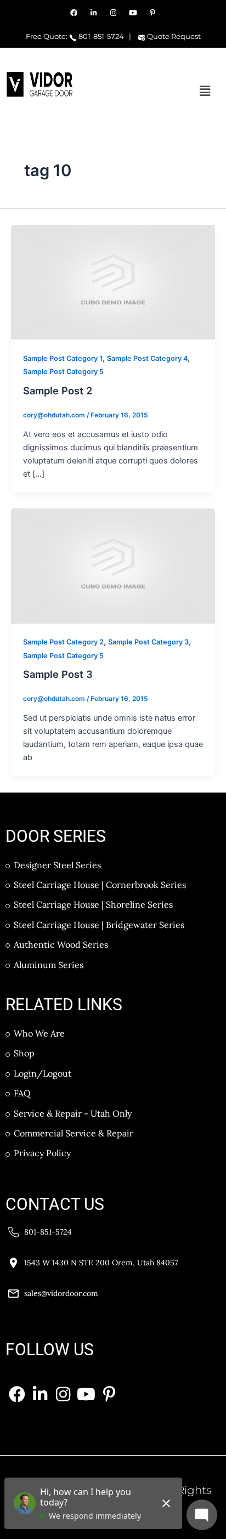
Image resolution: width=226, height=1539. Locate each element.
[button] (205, 91)
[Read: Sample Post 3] (113, 565)
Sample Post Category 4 (147, 358)
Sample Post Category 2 (63, 642)
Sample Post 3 (58, 674)
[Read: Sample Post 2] (113, 282)
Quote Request (173, 36)
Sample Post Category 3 (148, 642)
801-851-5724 (100, 36)
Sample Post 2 (57, 390)
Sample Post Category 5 (63, 371)
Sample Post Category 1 (63, 358)
